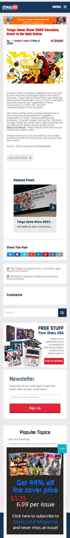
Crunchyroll (43, 146)
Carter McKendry (46, 227)
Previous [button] (17, 207)
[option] (35, 210)
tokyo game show (20, 158)
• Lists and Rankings (18, 439)
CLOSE (62, 449)
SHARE (58, 41)
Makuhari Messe (16, 127)
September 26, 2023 (27, 227)
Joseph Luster (21, 40)
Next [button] (53, 207)
